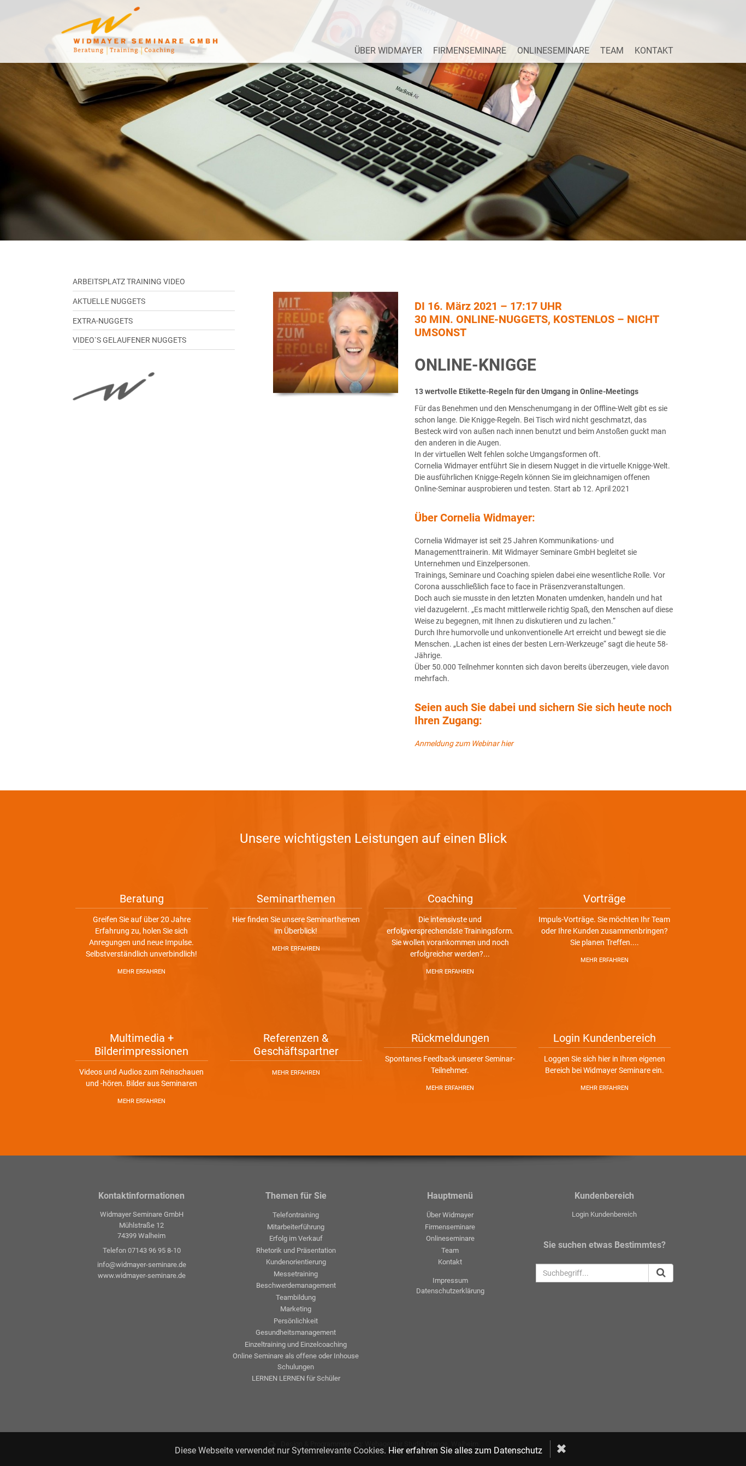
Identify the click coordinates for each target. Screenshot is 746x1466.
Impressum (450, 1280)
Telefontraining (296, 1215)
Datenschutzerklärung (450, 1291)
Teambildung (296, 1297)
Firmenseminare (469, 50)
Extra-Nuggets (103, 320)
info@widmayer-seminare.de (141, 1264)
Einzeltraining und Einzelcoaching (296, 1344)
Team (612, 50)
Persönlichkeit (296, 1321)
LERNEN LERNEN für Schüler (296, 1378)
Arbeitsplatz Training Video (129, 281)
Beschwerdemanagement (296, 1285)
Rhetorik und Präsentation (296, 1250)
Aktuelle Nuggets (109, 301)
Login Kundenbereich (604, 1214)
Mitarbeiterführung (295, 1227)
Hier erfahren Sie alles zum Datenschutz (465, 1450)
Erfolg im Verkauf (296, 1238)
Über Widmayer (388, 50)
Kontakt (654, 50)
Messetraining (296, 1274)
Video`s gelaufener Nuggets (129, 340)
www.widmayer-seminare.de (142, 1275)
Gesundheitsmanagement (296, 1332)
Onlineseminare (553, 50)
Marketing (295, 1309)
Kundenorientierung (296, 1262)
